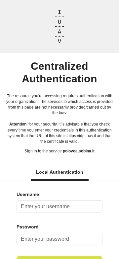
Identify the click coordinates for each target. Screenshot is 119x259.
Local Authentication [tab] (59, 172)
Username (28, 194)
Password (28, 226)
